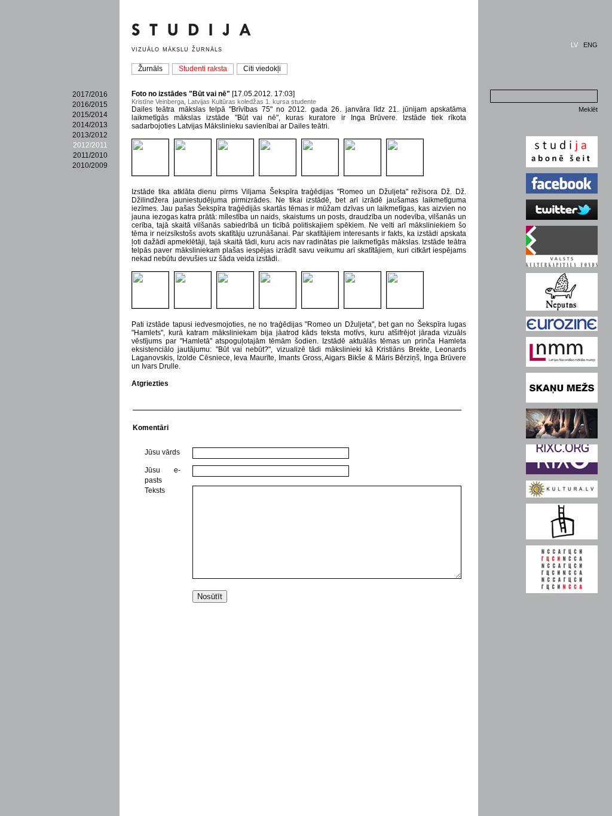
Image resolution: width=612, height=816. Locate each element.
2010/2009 (90, 165)
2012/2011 (90, 145)
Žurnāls (150, 69)
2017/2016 (90, 94)
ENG (590, 44)
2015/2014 (90, 115)
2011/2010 (90, 155)
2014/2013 (90, 125)
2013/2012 (90, 135)
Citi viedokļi (262, 69)
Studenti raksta (203, 69)
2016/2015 (90, 104)
